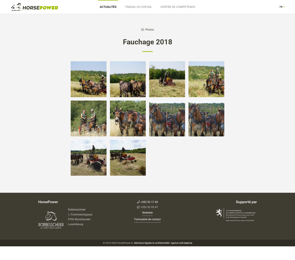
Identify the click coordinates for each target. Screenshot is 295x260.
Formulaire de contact (147, 219)
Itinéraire (147, 212)
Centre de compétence (177, 7)
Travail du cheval (138, 7)
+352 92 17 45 (149, 202)
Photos (149, 29)
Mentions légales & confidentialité (152, 243)
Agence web (177, 243)
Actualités (108, 7)
